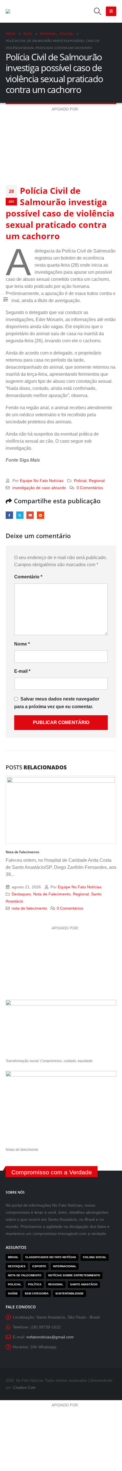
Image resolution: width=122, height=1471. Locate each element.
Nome (22, 644)
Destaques (21, 894)
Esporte (39, 1266)
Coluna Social (94, 1257)
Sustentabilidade (69, 1293)
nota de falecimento (29, 908)
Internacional (64, 1266)
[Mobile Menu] (111, 11)
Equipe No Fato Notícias (42, 480)
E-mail (30, 515)
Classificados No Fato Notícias (50, 1257)
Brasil (13, 1257)
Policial (80, 480)
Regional (97, 480)
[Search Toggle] (97, 11)
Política (34, 1284)
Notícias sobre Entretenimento (74, 1275)
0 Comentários (90, 487)
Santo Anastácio (84, 1284)
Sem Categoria (37, 1293)
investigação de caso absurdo (39, 487)
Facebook (9, 515)
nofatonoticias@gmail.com (50, 1337)
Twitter (20, 515)
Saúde (13, 1293)
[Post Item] (61, 810)
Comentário (28, 576)
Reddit (40, 515)
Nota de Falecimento (22, 852)
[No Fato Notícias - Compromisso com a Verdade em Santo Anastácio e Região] (34, 11)
